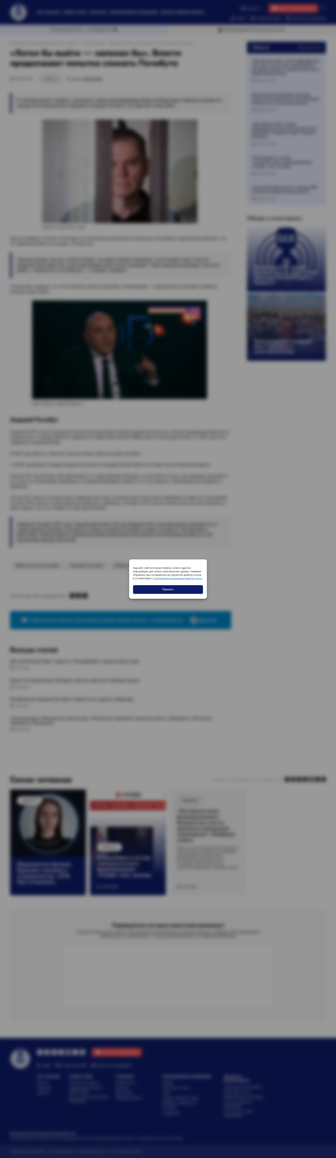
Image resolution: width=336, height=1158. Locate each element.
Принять (168, 589)
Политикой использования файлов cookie (177, 578)
